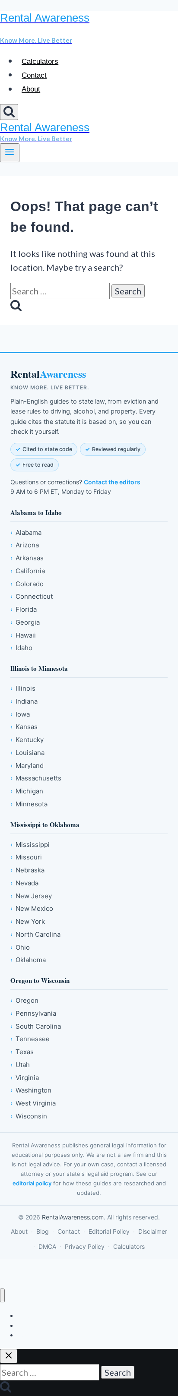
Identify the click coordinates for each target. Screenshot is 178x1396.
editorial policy (32, 1183)
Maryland (27, 765)
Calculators (40, 61)
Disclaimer (152, 1231)
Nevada (24, 883)
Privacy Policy (85, 1246)
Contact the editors (112, 482)
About (31, 89)
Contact (34, 75)
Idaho (21, 648)
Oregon (24, 1000)
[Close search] (8, 1356)
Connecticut (31, 596)
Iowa (20, 714)
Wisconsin (28, 1116)
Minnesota (29, 804)
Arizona (24, 545)
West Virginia (33, 1103)
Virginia (24, 1078)
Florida (23, 609)
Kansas (24, 727)
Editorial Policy (109, 1231)
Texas (22, 1052)
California (27, 571)
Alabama (25, 532)
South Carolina (35, 1026)
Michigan (26, 791)
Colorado (27, 584)
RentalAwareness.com (73, 1217)
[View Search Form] (9, 112)
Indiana (24, 701)
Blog (42, 1231)
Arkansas (27, 558)
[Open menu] (9, 152)
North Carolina (35, 934)
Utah (20, 1065)
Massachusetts (35, 778)
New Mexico (31, 908)
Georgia (25, 622)
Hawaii (23, 635)
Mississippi (30, 844)
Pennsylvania (33, 1013)
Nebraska (27, 870)
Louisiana (27, 753)
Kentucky (27, 740)
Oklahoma (28, 960)
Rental (48, 374)
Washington (30, 1090)
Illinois (22, 688)
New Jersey (31, 896)
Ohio (20, 947)
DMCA (47, 1246)
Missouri (26, 857)
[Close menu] (2, 1296)
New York (27, 921)
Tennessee (30, 1039)
